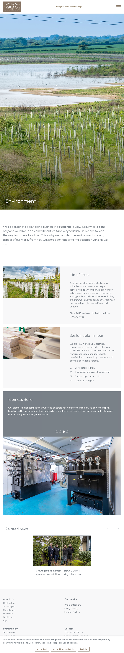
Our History (9, 617)
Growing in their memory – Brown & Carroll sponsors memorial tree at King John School (58, 572)
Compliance (9, 610)
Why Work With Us (73, 632)
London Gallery (72, 612)
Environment (9, 632)
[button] (57, 432)
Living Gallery (71, 608)
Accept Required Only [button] (63, 649)
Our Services (71, 599)
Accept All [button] (42, 649)
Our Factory (9, 602)
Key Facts (8, 613)
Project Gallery (72, 604)
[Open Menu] (118, 6)
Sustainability (10, 628)
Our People (8, 606)
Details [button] (83, 649)
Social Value (9, 635)
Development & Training (76, 635)
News (5, 620)
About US (8, 599)
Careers (68, 628)
